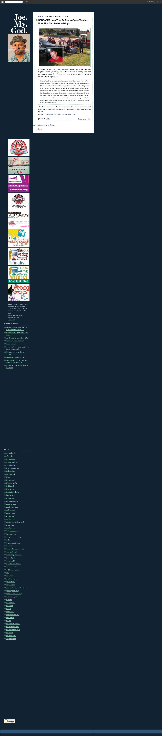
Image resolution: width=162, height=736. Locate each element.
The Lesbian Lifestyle (13, 624)
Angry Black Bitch (12, 468)
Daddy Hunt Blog (12, 507)
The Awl (8, 621)
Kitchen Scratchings (13, 543)
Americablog (10, 459)
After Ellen (9, 456)
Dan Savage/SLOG (12, 501)
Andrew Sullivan (11, 462)
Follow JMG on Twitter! (15, 315)
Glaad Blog (10, 525)
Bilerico (8, 477)
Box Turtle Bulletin (12, 492)
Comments (82, 119)
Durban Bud (10, 519)
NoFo (7, 573)
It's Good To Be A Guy (13, 537)
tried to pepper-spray (60, 69)
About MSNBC (11, 344)
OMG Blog (9, 576)
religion (64, 114)
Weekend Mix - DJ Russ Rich (15, 357)
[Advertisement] (14, 409)
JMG (48, 119)
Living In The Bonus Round (15, 549)
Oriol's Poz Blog (11, 579)
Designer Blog (11, 504)
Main (40, 16)
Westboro (71, 114)
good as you (10, 528)
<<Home (38, 129)
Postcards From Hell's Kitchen (16, 588)
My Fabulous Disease (13, 564)
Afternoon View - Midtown (15, 341)
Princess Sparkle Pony (14, 594)
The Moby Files (11, 558)
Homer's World (11, 534)
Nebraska (57, 114)
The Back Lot (10, 474)
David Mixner (11, 513)
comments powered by (44, 125)
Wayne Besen (11, 639)
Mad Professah (11, 552)
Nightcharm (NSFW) (12, 570)
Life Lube (9, 546)
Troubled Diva (11, 636)
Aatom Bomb (10, 453)
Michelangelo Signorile (14, 555)
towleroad (9, 633)
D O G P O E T (10, 516)
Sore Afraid (10, 618)
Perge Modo (10, 585)
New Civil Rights (11, 567)
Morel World (10, 561)
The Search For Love (13, 630)
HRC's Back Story (12, 531)
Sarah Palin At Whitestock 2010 (17, 338)
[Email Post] (89, 119)
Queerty (9, 600)
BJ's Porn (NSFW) (11, 483)
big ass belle (10, 480)
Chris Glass (10, 498)
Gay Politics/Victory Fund (15, 522)
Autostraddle (10, 465)
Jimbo (8, 540)
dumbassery (48, 114)
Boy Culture (10, 495)
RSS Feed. (11, 320)
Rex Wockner (10, 603)
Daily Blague (10, 510)
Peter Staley (10, 582)
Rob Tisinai (9, 606)
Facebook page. (13, 318)
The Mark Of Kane (12, 627)
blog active (10, 489)
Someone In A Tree (12, 615)
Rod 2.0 (8, 609)
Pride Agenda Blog (12, 591)
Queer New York (11, 597)
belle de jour (10, 471)
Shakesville (10, 612)
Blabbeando (10, 486)
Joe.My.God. (19, 23)
